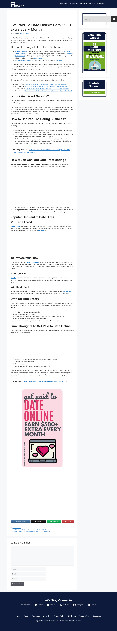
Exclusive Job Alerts (87, 3)
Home (18, 616)
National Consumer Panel (24, 60)
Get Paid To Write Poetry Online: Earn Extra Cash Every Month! (45, 86)
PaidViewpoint (20, 56)
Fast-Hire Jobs (73, 3)
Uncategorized (17, 528)
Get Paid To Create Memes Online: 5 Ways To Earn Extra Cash (47, 89)
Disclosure (72, 616)
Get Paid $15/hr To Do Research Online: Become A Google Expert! (31, 531)
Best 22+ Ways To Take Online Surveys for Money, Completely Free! (48, 91)
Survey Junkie (20, 54)
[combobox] (97, 19)
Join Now (59, 60)
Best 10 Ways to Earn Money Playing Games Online (45, 381)
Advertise (46, 616)
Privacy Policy (59, 616)
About (26, 616)
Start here (41, 231)
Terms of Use (84, 616)
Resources (36, 616)
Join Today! (38, 58)
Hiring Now (63, 3)
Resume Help (101, 3)
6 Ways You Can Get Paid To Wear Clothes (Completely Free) (46, 84)
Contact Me (97, 616)
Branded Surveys (21, 51)
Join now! (67, 51)
